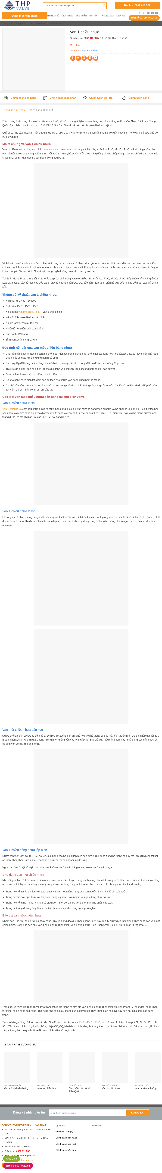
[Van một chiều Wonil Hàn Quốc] (82, 1067)
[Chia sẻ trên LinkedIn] (95, 58)
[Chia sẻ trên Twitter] (78, 58)
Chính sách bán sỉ (139, 98)
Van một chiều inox (46, 1088)
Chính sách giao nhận (63, 98)
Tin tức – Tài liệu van (101, 16)
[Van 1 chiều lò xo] (115, 1067)
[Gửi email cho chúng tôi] (144, 13)
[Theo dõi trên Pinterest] (148, 13)
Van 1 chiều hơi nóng (145, 1088)
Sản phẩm (81, 16)
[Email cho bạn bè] (84, 58)
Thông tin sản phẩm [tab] (14, 110)
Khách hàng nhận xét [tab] (40, 110)
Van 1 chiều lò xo (12, 409)
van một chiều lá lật (29, 311)
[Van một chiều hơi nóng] (17, 1067)
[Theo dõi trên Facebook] (140, 13)
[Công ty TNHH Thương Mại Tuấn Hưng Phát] (20, 5)
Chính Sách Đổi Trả (100, 98)
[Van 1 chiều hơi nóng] (148, 1067)
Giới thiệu (67, 16)
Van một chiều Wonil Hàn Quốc (79, 1090)
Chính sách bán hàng (23, 98)
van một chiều (51, 149)
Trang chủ (53, 16)
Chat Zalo (11, 1158)
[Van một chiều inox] (49, 1067)
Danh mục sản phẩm (24, 15)
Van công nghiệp (37, 23)
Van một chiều (56, 23)
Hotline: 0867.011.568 (137, 5)
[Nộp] (104, 6)
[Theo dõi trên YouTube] (156, 13)
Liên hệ (120, 16)
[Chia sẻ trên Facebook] (72, 58)
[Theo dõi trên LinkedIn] (152, 13)
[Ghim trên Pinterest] (90, 58)
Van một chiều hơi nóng (16, 1088)
